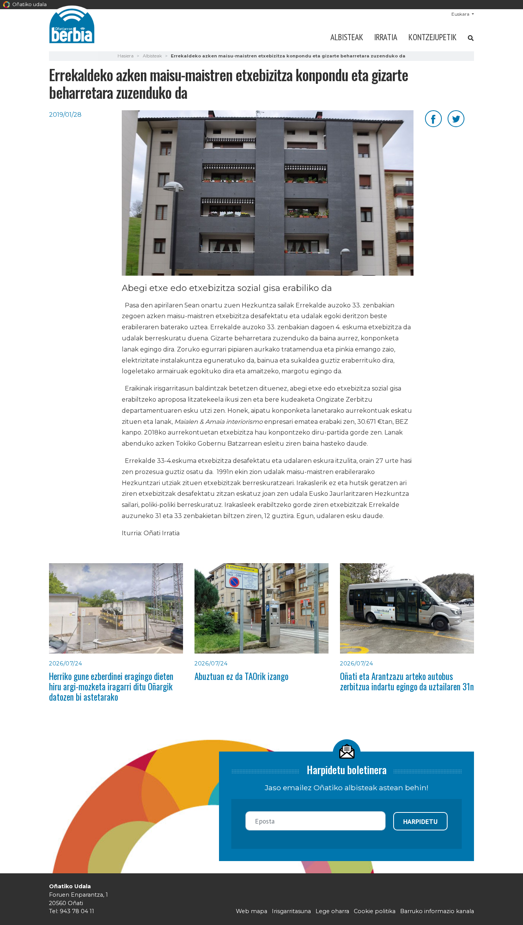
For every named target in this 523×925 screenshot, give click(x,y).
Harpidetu (420, 821)
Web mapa (251, 911)
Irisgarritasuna (291, 911)
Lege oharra (332, 911)
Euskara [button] (461, 14)
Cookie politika (375, 911)
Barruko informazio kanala (437, 911)
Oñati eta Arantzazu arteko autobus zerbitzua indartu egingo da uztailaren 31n (407, 681)
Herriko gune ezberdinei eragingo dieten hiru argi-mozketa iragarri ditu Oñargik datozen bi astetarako (111, 687)
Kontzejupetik (433, 36)
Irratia (385, 36)
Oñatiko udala (29, 4)
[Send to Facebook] (433, 118)
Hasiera (126, 56)
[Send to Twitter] (456, 118)
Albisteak (346, 36)
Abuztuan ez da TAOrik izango (241, 676)
